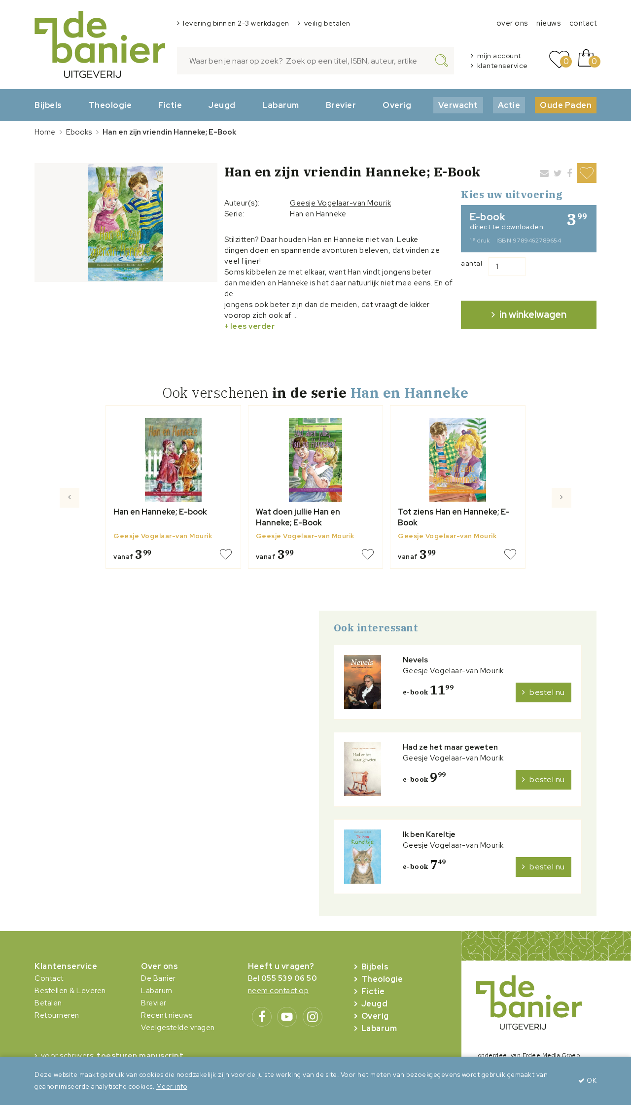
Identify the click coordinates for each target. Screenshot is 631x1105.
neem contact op (278, 991)
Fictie (170, 105)
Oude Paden (566, 105)
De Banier (158, 978)
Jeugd (222, 105)
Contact (49, 978)
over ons (512, 23)
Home (45, 132)
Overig (397, 105)
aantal (471, 263)
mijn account (499, 55)
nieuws (548, 23)
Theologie (110, 105)
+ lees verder (249, 326)
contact (583, 23)
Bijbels (48, 105)
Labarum (280, 105)
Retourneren (57, 1015)
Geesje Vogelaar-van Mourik (340, 203)
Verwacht (458, 105)
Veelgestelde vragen (178, 1028)
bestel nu (547, 692)
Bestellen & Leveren (70, 991)
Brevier (341, 105)
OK (590, 1080)
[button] (70, 534)
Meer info (172, 1086)
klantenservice (502, 65)
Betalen (48, 1003)
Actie (509, 105)
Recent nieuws (167, 1015)
